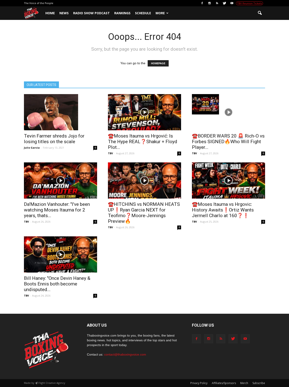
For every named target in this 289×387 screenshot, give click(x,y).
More (160, 13)
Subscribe (258, 383)
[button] (259, 13)
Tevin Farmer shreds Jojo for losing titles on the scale (54, 138)
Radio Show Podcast (91, 13)
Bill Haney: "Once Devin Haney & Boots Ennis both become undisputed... (57, 283)
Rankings (122, 13)
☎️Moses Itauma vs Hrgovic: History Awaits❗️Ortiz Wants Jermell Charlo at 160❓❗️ (223, 210)
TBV (110, 153)
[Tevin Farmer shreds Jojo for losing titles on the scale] (60, 112)
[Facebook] (202, 3)
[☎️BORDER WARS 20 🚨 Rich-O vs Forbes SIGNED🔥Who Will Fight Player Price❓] (228, 104)
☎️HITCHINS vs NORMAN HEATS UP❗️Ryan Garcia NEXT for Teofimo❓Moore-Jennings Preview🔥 (144, 213)
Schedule (143, 13)
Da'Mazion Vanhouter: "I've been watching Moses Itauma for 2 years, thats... (57, 210)
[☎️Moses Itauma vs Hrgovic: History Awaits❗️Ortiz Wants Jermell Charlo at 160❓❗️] (228, 180)
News (64, 13)
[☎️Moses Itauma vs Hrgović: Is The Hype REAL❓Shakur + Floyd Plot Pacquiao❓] (144, 112)
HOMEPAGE (158, 63)
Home (50, 13)
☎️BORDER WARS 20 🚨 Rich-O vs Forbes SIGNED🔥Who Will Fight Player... (228, 141)
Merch (244, 383)
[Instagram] (209, 3)
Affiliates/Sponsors (224, 383)
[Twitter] (224, 3)
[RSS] (217, 3)
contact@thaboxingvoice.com (125, 354)
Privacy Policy (198, 383)
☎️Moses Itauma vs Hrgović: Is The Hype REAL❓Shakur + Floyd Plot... (142, 141)
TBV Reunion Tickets (249, 3)
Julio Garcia (32, 147)
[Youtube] (231, 3)
